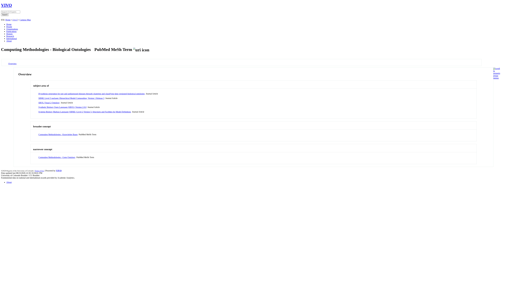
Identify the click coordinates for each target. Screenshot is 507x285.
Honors (9, 34)
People (9, 27)
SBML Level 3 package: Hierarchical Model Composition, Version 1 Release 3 (71, 98)
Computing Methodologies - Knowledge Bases (58, 134)
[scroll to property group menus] (496, 78)
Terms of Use (39, 171)
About (9, 41)
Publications (11, 31)
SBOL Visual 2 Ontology (49, 103)
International (11, 38)
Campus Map (25, 20)
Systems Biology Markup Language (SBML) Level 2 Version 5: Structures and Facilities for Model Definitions (84, 112)
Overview (12, 64)
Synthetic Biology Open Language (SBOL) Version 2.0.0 (62, 107)
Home (8, 20)
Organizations (12, 29)
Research (10, 36)
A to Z (15, 20)
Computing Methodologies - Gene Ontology (56, 157)
